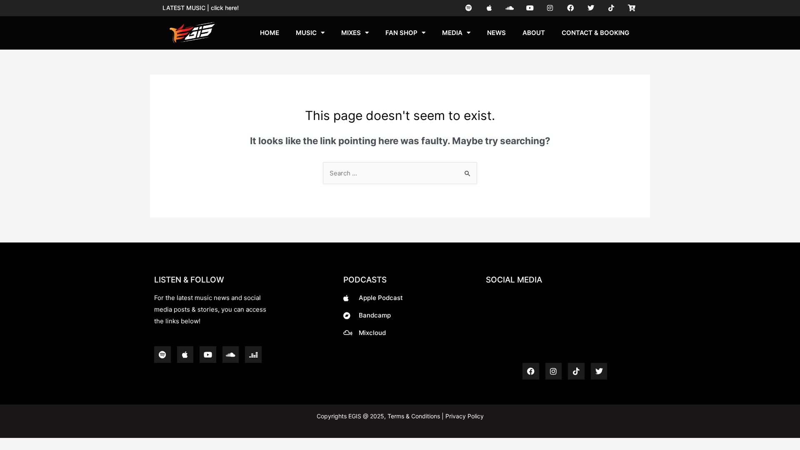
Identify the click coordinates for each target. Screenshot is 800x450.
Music (306, 33)
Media (452, 33)
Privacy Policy (464, 416)
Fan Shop (401, 33)
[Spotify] (469, 8)
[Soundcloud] (509, 8)
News (496, 33)
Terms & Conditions (414, 416)
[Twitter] (591, 8)
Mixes (351, 33)
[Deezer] (253, 354)
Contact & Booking (595, 33)
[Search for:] (400, 173)
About (533, 33)
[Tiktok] (611, 8)
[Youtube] (530, 8)
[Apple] (489, 8)
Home (269, 33)
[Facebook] (571, 8)
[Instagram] (550, 8)
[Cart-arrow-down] (631, 8)
